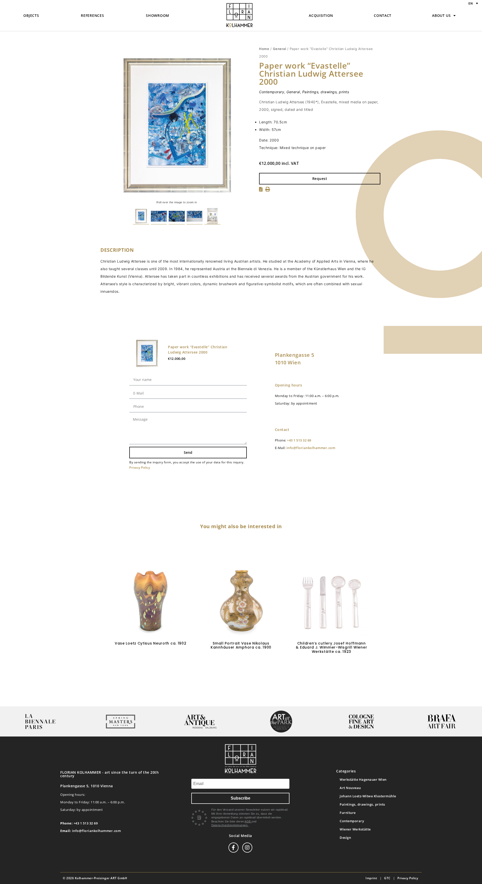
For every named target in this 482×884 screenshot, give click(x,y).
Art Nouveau (350, 787)
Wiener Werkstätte (355, 829)
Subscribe (240, 798)
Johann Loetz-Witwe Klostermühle (368, 796)
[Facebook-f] (233, 848)
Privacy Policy (139, 467)
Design (345, 837)
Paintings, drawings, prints (325, 92)
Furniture (348, 812)
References (92, 15)
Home (264, 49)
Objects (31, 15)
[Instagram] (247, 848)
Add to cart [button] (151, 658)
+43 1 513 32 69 (299, 440)
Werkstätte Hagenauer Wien (363, 779)
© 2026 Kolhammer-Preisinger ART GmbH (95, 878)
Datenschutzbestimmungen (230, 825)
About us (441, 15)
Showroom (157, 15)
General (279, 49)
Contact (382, 15)
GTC (387, 878)
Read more (241, 662)
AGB (248, 821)
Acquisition (321, 15)
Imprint (371, 878)
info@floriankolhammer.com (310, 448)
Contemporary (271, 92)
